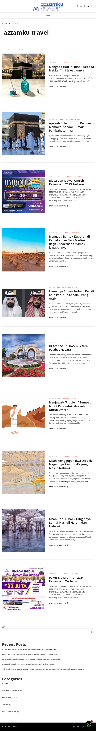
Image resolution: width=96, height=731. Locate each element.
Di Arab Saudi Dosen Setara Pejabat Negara (68, 348)
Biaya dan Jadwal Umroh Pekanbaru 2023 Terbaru (66, 182)
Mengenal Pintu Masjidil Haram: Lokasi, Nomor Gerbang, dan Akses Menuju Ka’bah (31, 659)
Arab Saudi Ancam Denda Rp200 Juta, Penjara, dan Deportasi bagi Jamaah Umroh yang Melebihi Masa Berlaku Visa (43, 669)
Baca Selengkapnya (57, 87)
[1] (89, 726)
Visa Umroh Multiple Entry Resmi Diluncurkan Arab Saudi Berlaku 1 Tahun (28, 664)
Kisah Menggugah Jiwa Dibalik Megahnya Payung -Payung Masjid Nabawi (70, 464)
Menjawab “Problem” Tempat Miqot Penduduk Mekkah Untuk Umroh (70, 406)
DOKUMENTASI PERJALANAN (12, 691)
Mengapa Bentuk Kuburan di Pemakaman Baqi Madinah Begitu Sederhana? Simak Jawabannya (69, 241)
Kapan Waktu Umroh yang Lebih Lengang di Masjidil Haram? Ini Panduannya (29, 654)
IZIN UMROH (6, 705)
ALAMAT (5, 684)
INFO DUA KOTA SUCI (69, 63)
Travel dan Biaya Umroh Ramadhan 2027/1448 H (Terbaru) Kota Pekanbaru (29, 649)
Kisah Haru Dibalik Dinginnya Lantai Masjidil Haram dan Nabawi (70, 522)
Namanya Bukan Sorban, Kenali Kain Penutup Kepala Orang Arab (71, 294)
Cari (3, 627)
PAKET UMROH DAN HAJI (11, 712)
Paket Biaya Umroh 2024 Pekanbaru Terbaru (66, 579)
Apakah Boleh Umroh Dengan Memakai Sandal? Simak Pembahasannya (70, 126)
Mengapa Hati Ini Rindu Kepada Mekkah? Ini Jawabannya (71, 68)
